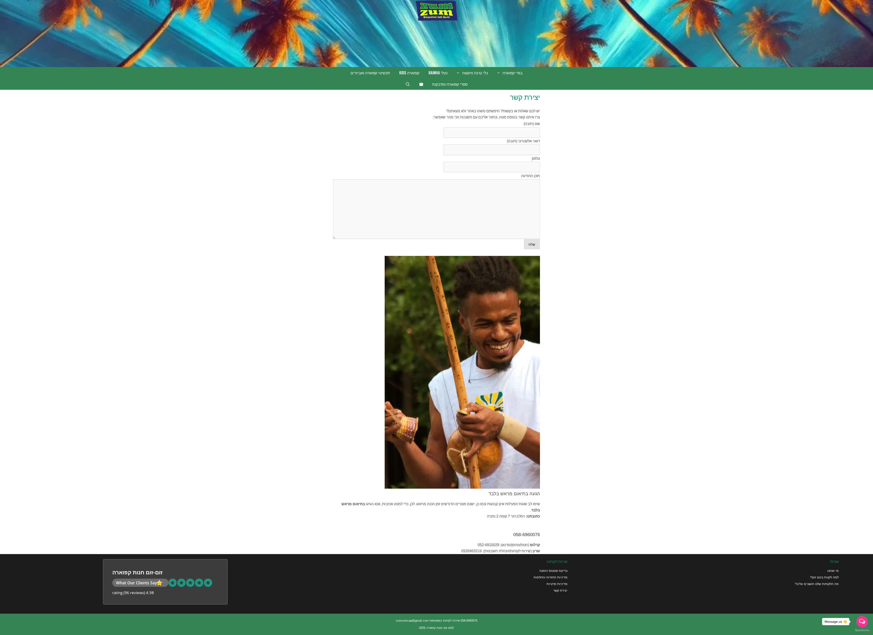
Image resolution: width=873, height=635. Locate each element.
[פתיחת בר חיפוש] (408, 84)
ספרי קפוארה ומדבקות (450, 84)
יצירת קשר (560, 590)
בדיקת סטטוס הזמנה (553, 570)
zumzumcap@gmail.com (412, 620)
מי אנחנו (833, 570)
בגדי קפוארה (512, 72)
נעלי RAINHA (438, 72)
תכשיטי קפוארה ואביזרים (370, 72)
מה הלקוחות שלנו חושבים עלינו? (817, 584)
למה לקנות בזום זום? (824, 577)
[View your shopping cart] (421, 84)
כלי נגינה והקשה (475, 72)
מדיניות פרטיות (557, 584)
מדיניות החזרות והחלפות (550, 577)
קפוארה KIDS (409, 72)
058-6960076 (526, 534)
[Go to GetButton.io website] (862, 630)
